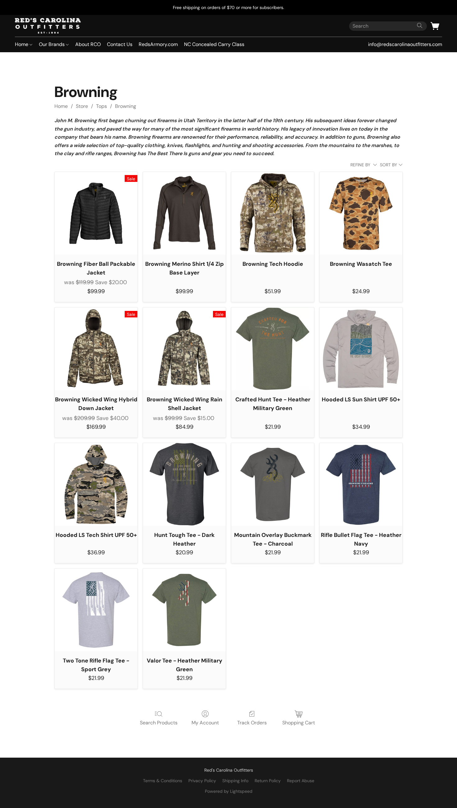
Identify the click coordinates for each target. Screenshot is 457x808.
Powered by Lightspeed (228, 791)
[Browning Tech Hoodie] (272, 213)
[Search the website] (419, 25)
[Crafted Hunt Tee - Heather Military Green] (272, 348)
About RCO (88, 44)
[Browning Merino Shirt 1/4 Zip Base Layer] (184, 213)
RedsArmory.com (158, 44)
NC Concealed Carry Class (214, 44)
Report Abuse (300, 780)
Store (82, 106)
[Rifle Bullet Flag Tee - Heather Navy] (361, 484)
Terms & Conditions (162, 780)
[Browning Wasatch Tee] (361, 213)
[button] (48, 26)
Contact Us (119, 44)
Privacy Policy (202, 780)
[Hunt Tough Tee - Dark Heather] (184, 484)
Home (22, 44)
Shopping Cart (298, 722)
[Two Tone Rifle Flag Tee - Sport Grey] (96, 610)
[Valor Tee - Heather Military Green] (184, 610)
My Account (205, 722)
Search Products (159, 722)
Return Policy (268, 780)
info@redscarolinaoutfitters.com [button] (405, 44)
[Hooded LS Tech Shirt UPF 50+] (96, 484)
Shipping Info (235, 780)
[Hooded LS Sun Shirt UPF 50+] (361, 348)
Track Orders (252, 722)
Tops (101, 106)
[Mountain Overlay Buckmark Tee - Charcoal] (272, 484)
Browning (125, 106)
